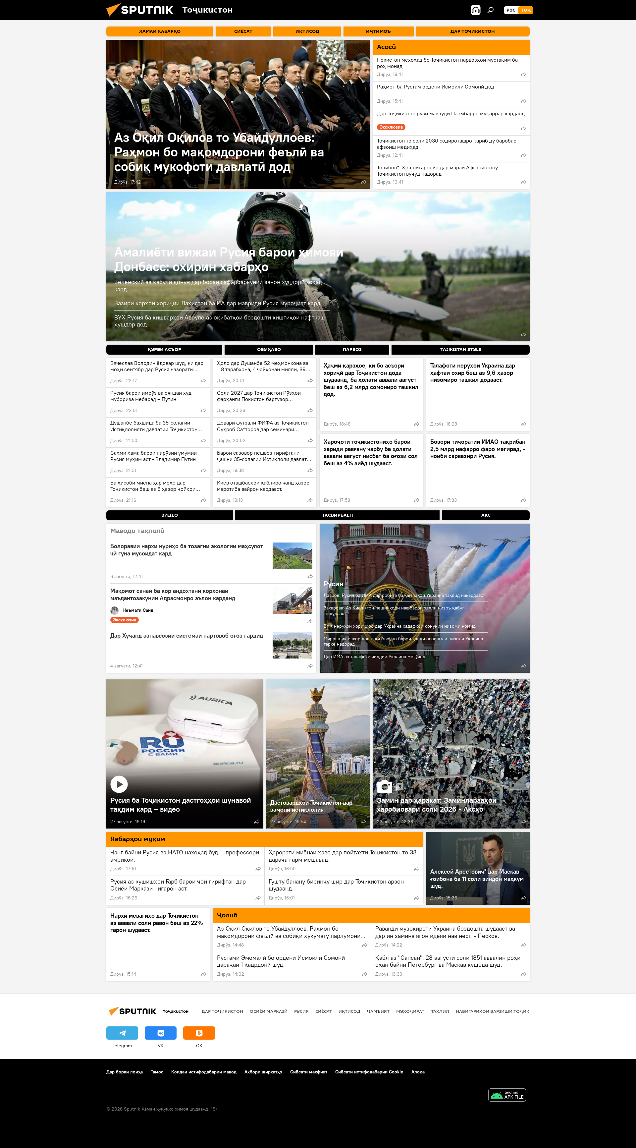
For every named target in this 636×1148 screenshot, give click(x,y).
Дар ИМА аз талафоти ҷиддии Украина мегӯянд (374, 657)
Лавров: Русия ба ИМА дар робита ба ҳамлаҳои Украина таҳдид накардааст (404, 595)
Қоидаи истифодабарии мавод (204, 1072)
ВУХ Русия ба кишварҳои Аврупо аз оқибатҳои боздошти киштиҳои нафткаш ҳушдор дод (219, 321)
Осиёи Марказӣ (269, 1011)
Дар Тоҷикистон (222, 1011)
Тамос (157, 1072)
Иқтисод (349, 1011)
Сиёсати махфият (308, 1072)
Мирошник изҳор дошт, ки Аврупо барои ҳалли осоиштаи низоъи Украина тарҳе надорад (403, 641)
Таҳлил (440, 1011)
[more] (363, 182)
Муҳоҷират (410, 1011)
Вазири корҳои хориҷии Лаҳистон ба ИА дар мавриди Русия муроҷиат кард (217, 303)
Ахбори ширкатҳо (263, 1072)
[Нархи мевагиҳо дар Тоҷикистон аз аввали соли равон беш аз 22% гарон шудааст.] (158, 944)
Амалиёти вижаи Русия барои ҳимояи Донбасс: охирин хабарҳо (229, 259)
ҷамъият (378, 1011)
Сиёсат (323, 1011)
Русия (333, 583)
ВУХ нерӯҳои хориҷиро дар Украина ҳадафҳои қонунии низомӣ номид (400, 626)
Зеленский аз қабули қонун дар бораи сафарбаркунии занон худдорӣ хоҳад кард (218, 285)
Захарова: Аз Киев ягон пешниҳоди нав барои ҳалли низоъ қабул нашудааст (394, 610)
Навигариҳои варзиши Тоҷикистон (500, 1011)
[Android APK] (507, 1095)
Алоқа (418, 1072)
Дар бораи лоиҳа (124, 1072)
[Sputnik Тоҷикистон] (142, 18)
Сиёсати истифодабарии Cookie (369, 1072)
